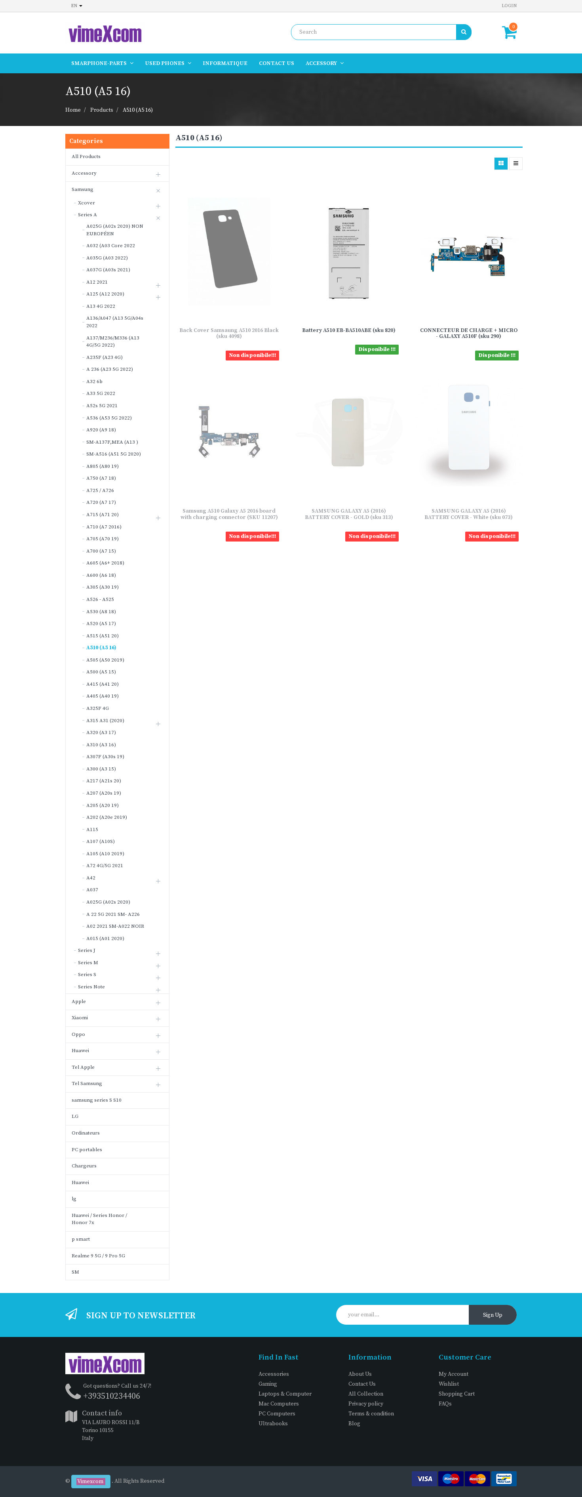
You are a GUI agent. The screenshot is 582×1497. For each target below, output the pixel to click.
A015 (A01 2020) (105, 938)
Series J (86, 950)
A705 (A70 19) (102, 539)
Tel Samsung (87, 1083)
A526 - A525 (100, 599)
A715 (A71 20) (102, 514)
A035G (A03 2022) (107, 258)
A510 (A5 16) (138, 110)
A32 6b (94, 381)
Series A (87, 215)
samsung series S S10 (97, 1100)
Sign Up (492, 1315)
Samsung (82, 189)
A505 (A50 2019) (105, 660)
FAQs (445, 1403)
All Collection (365, 1394)
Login (509, 6)
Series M (88, 962)
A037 (92, 890)
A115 (92, 829)
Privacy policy (365, 1403)
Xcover (86, 203)
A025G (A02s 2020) (108, 902)
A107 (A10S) (100, 841)
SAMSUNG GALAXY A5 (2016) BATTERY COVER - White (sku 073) (468, 514)
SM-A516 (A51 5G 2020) (113, 454)
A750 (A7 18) (101, 478)
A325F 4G (97, 708)
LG (75, 1116)
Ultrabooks (273, 1423)
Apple (79, 1001)
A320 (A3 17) (101, 732)
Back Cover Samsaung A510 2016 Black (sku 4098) (229, 333)
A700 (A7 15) (101, 551)
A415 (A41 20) (102, 684)
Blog (354, 1423)
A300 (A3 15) (101, 769)
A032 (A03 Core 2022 (110, 245)
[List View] (516, 163)
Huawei (80, 1050)
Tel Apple (83, 1067)
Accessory (84, 173)
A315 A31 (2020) (105, 720)
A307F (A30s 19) (105, 756)
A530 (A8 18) (101, 611)
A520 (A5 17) (101, 623)
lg (74, 1199)
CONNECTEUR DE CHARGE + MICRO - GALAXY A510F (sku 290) (468, 333)
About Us (360, 1374)
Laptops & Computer (285, 1394)
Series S (87, 974)
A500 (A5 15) (101, 672)
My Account (453, 1374)
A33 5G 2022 (100, 393)
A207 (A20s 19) (103, 793)
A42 (90, 878)
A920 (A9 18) (101, 430)
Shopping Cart (457, 1394)
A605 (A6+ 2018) (105, 563)
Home (73, 110)
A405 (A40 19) (102, 696)
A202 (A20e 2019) (106, 817)
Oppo (78, 1034)
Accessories (274, 1374)
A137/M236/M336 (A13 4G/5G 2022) (112, 342)
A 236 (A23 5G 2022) (109, 369)
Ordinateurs (86, 1133)
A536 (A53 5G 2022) (109, 418)
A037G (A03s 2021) (108, 270)
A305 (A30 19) (102, 587)
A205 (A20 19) (102, 805)
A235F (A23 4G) (104, 357)
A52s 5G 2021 (102, 405)
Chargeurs (84, 1166)
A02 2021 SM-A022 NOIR (115, 926)
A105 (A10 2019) (105, 854)
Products (101, 110)
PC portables (87, 1149)
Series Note (91, 987)
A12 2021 (97, 282)
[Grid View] (501, 163)
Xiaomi (80, 1018)
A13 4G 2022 (100, 306)
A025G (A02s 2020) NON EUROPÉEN (114, 230)
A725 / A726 (100, 490)
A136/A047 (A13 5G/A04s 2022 (114, 322)
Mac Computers (279, 1403)
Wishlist (449, 1384)
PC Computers (277, 1413)
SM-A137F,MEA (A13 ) (112, 442)
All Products (86, 156)
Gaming (268, 1384)
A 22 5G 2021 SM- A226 (113, 914)
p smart (81, 1239)
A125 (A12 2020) (105, 294)
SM (75, 1272)
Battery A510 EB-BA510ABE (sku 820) (349, 330)
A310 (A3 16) (101, 745)
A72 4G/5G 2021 (104, 865)
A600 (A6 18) (101, 575)
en (74, 6)
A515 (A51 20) (102, 636)
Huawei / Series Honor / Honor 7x (99, 1219)
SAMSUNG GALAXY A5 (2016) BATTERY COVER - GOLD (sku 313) (349, 514)
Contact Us (362, 1384)
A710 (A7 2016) (104, 527)
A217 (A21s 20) (103, 781)
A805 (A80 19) (102, 466)
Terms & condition (371, 1413)
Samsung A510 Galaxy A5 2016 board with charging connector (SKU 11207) (229, 514)
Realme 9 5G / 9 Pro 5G (98, 1256)
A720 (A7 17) (101, 502)
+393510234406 (111, 1396)
